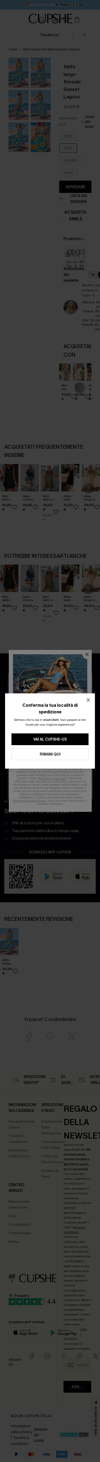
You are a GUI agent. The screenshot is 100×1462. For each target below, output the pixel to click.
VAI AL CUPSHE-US (50, 739)
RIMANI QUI (50, 754)
